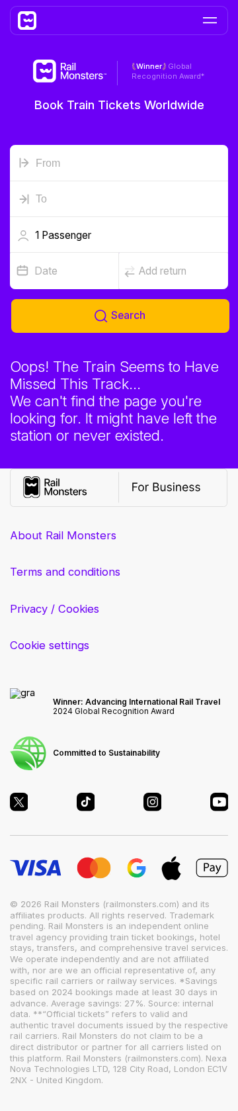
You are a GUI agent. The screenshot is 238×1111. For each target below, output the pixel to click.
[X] (19, 802)
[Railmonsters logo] (33, 20)
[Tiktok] (86, 802)
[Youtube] (219, 802)
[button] (119, 235)
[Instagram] (152, 802)
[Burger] (210, 20)
